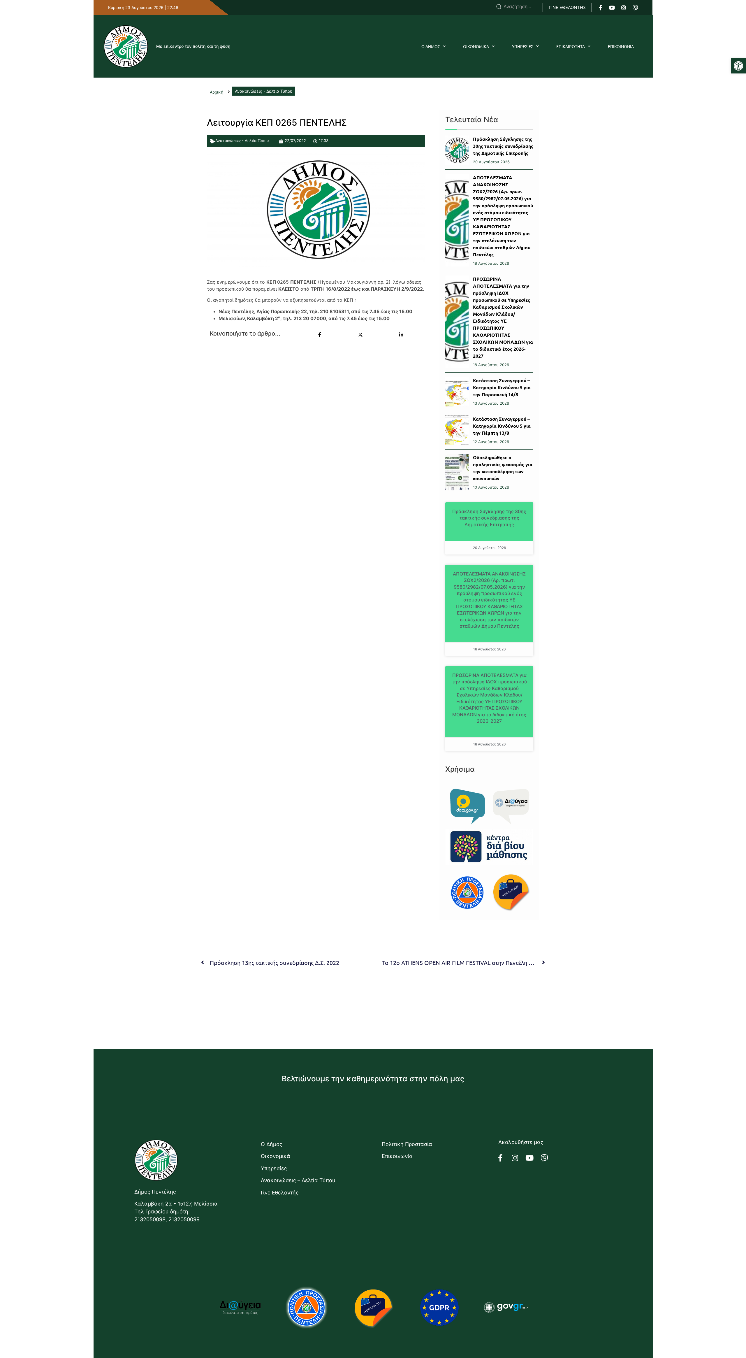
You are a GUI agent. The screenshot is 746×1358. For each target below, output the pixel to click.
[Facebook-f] (600, 7)
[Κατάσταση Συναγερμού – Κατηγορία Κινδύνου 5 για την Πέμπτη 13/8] (457, 430)
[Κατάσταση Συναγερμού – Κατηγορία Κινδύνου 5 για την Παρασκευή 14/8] (457, 391)
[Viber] (635, 7)
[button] (738, 65)
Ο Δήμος (271, 1144)
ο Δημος (430, 46)
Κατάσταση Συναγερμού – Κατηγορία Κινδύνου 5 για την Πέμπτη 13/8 (502, 426)
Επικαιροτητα (570, 46)
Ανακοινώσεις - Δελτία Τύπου (242, 140)
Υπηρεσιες (522, 46)
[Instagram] (623, 7)
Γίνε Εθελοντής (280, 1192)
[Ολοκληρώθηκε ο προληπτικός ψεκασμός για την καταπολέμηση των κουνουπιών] (457, 472)
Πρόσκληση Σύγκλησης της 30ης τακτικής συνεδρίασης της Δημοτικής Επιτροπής (503, 146)
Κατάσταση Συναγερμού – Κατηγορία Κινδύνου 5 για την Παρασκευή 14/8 (502, 387)
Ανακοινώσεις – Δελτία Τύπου (298, 1180)
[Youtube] (612, 7)
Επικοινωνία (397, 1156)
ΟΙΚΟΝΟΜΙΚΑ (476, 46)
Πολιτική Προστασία (407, 1144)
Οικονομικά (275, 1156)
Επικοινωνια (621, 46)
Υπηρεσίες (274, 1168)
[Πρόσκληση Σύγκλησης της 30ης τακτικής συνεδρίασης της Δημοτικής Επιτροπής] (457, 150)
